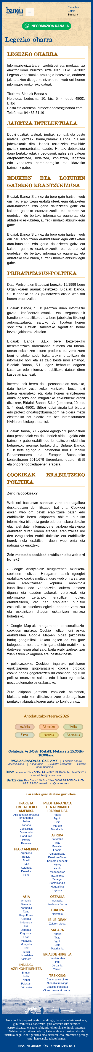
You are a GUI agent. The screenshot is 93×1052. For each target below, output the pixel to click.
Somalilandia (57, 883)
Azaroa (49, 735)
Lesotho (57, 868)
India (26, 976)
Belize (26, 821)
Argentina (26, 853)
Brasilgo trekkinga (57, 986)
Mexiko (26, 839)
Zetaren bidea (57, 923)
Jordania (57, 965)
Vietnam (26, 959)
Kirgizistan (26, 933)
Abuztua (48, 726)
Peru (26, 875)
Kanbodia (26, 907)
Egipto (57, 818)
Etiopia (57, 850)
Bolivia (26, 856)
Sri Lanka (26, 987)
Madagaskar (57, 872)
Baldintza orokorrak (59, 764)
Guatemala (26, 832)
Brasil (26, 860)
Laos (26, 937)
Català (71, 10)
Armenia (26, 900)
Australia (57, 900)
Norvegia (57, 913)
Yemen (57, 969)
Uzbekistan (26, 955)
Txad (57, 842)
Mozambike (57, 875)
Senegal (57, 879)
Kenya (57, 864)
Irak (26, 926)
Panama (26, 843)
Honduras (26, 836)
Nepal (26, 979)
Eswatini (57, 846)
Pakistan (26, 983)
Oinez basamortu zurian (57, 990)
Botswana (57, 839)
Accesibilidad (16, 764)
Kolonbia (26, 867)
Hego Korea (26, 915)
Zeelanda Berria (57, 904)
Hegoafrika (57, 886)
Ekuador (26, 871)
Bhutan (26, 972)
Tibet (26, 948)
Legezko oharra (72, 761)
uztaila (25, 726)
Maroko (57, 825)
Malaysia (26, 940)
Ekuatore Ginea (57, 857)
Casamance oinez (57, 979)
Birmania (26, 904)
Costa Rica (26, 828)
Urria (24, 735)
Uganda (57, 890)
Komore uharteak (57, 861)
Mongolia (26, 944)
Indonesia (26, 922)
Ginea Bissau (57, 853)
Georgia (26, 918)
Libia (57, 822)
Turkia (26, 951)
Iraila (73, 726)
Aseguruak (36, 764)
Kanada (26, 825)
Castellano (74, 7)
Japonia (26, 929)
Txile (26, 864)
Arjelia (57, 814)
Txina (26, 911)
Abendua (73, 735)
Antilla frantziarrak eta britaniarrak (26, 816)
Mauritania (57, 829)
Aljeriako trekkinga (57, 983)
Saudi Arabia (57, 958)
